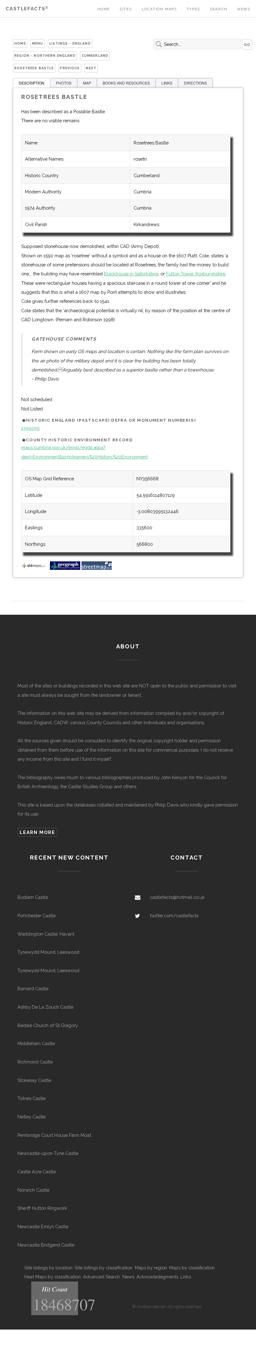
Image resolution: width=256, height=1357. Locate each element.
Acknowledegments (157, 1276)
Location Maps (159, 9)
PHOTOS (63, 82)
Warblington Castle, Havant (45, 934)
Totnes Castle (31, 1098)
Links (185, 1276)
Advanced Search (101, 1276)
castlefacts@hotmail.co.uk (177, 897)
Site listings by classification (103, 1267)
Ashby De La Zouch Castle (45, 1007)
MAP (87, 82)
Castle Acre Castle (36, 1171)
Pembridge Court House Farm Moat (54, 1135)
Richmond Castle (35, 1061)
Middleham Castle (36, 1043)
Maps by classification (192, 1267)
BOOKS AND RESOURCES (126, 82)
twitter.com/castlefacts (174, 915)
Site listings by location (48, 1267)
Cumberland (95, 55)
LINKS (166, 82)
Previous (70, 68)
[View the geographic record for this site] (65, 568)
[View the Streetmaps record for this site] (96, 568)
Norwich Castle (33, 1190)
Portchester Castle (36, 915)
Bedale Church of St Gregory (47, 1025)
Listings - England (70, 43)
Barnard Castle (32, 988)
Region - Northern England (45, 55)
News (243, 9)
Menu (37, 43)
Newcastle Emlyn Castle (42, 1226)
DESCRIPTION (31, 82)
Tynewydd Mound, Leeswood (48, 952)
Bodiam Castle (32, 897)
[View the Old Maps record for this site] (35, 568)
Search (219, 9)
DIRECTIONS (195, 82)
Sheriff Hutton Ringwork (42, 1208)
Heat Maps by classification (52, 1276)
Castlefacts (27, 8)
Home (103, 9)
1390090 (30, 428)
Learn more (37, 832)
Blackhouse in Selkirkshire (131, 273)
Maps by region (151, 1267)
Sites (126, 9)
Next (91, 68)
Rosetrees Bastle (34, 68)
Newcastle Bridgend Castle (45, 1245)
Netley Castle (31, 1116)
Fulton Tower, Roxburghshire (195, 273)
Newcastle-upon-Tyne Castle (47, 1153)
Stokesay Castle (34, 1080)
